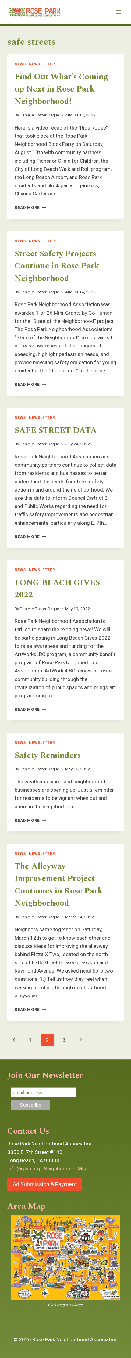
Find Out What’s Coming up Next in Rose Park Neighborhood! (61, 89)
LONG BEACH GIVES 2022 (57, 589)
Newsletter (42, 64)
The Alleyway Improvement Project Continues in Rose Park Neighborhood (59, 885)
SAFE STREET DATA (56, 430)
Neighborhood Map (65, 1169)
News (20, 64)
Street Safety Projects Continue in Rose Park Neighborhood (57, 266)
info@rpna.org (23, 1169)
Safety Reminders (48, 755)
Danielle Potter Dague (39, 114)
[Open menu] (118, 12)
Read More (30, 207)
